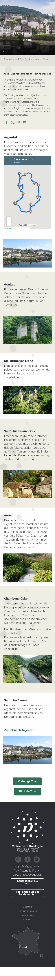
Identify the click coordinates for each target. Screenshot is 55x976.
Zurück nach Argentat (19, 730)
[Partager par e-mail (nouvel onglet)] (24, 123)
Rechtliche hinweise (27, 911)
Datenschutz (27, 915)
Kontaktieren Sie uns (27, 882)
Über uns (27, 907)
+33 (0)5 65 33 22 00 (27, 866)
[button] (27, 253)
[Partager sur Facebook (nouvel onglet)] (6, 123)
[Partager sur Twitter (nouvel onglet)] (12, 123)
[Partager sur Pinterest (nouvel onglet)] (18, 123)
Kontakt (27, 919)
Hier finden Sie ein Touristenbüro (27, 893)
